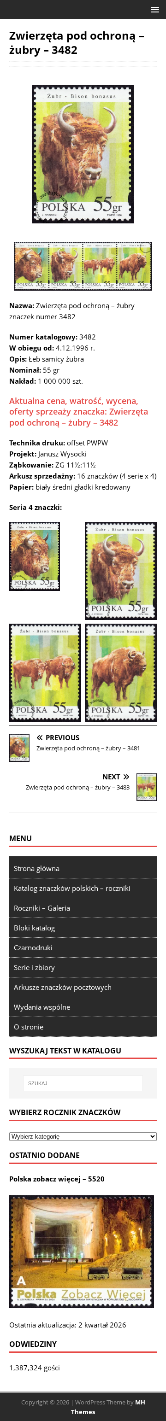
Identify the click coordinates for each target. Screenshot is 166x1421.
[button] (153, 9)
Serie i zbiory (34, 967)
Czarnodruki (33, 947)
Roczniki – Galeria (42, 907)
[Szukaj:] (83, 1083)
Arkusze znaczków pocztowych (63, 987)
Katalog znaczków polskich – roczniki (72, 888)
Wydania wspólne (42, 1007)
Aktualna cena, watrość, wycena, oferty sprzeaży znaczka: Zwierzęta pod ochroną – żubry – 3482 (78, 411)
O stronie (28, 1026)
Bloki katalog (34, 927)
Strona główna (36, 868)
